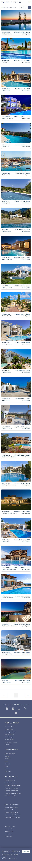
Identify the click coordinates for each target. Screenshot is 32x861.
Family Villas (8, 834)
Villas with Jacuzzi (10, 780)
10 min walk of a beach (11, 807)
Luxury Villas (8, 836)
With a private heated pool (12, 815)
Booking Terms (9, 739)
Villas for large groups (11, 812)
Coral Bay (7, 758)
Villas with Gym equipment (13, 785)
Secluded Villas (9, 829)
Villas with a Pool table (11, 788)
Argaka (7, 756)
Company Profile (10, 727)
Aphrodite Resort (10, 753)
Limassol (7, 764)
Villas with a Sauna (10, 783)
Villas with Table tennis (11, 790)
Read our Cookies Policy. (9, 858)
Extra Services (9, 729)
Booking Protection (11, 742)
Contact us (8, 744)
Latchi (6, 761)
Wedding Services (10, 732)
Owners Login (9, 737)
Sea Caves (8, 771)
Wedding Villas (9, 831)
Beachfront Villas (10, 826)
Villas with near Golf (10, 795)
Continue (26, 852)
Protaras (7, 769)
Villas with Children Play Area (13, 793)
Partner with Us (9, 734)
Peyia (6, 766)
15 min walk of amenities (12, 804)
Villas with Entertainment (12, 809)
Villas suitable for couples (12, 817)
